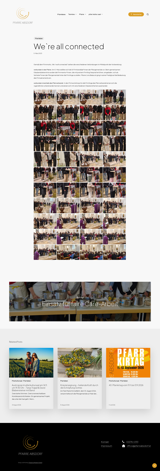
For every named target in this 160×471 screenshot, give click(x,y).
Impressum (106, 446)
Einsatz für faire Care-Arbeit (80, 301)
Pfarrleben (39, 38)
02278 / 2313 (132, 442)
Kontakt (105, 442)
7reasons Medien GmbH (35, 462)
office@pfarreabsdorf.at (139, 446)
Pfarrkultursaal (17, 381)
